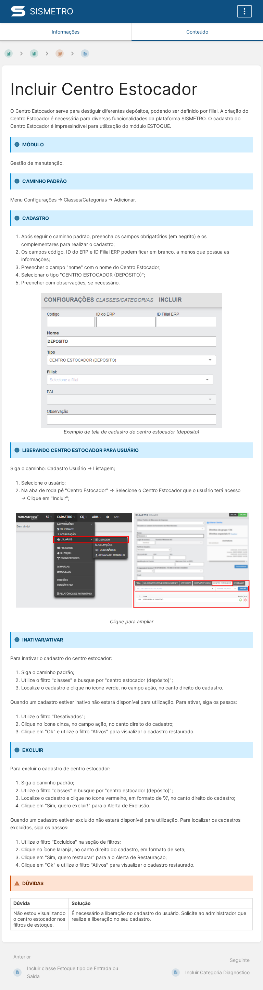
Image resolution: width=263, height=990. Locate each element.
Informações (65, 32)
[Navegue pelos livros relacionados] (21, 53)
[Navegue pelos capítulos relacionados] (47, 53)
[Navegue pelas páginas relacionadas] (72, 53)
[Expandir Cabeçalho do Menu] (244, 11)
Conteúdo (197, 32)
